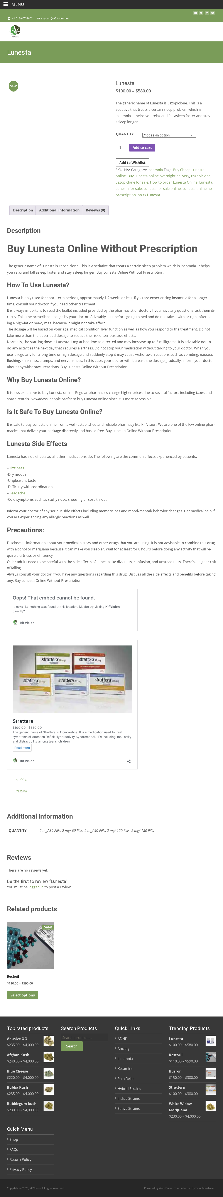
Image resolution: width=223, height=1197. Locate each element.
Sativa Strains (129, 1108)
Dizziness (16, 468)
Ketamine (125, 1068)
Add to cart (142, 147)
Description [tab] (23, 210)
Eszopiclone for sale (132, 182)
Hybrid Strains (129, 1088)
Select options (22, 995)
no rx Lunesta (149, 194)
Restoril (21, 791)
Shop (14, 1139)
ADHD (123, 1038)
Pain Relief (126, 1078)
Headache (17, 493)
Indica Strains (129, 1098)
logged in (36, 887)
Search (72, 1046)
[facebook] (195, 14)
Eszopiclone (201, 176)
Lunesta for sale (129, 188)
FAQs (14, 1149)
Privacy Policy (21, 1169)
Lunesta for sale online (162, 188)
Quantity (125, 134)
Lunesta (205, 182)
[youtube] (212, 14)
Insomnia (155, 169)
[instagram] (207, 14)
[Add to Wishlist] (49, 936)
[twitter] (201, 14)
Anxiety (124, 1048)
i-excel (187, 1188)
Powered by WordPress (158, 1188)
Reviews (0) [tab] (95, 210)
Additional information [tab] (59, 210)
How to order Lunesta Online (174, 182)
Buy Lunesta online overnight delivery (158, 176)
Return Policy (20, 1159)
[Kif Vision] (12, 31)
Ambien (21, 779)
